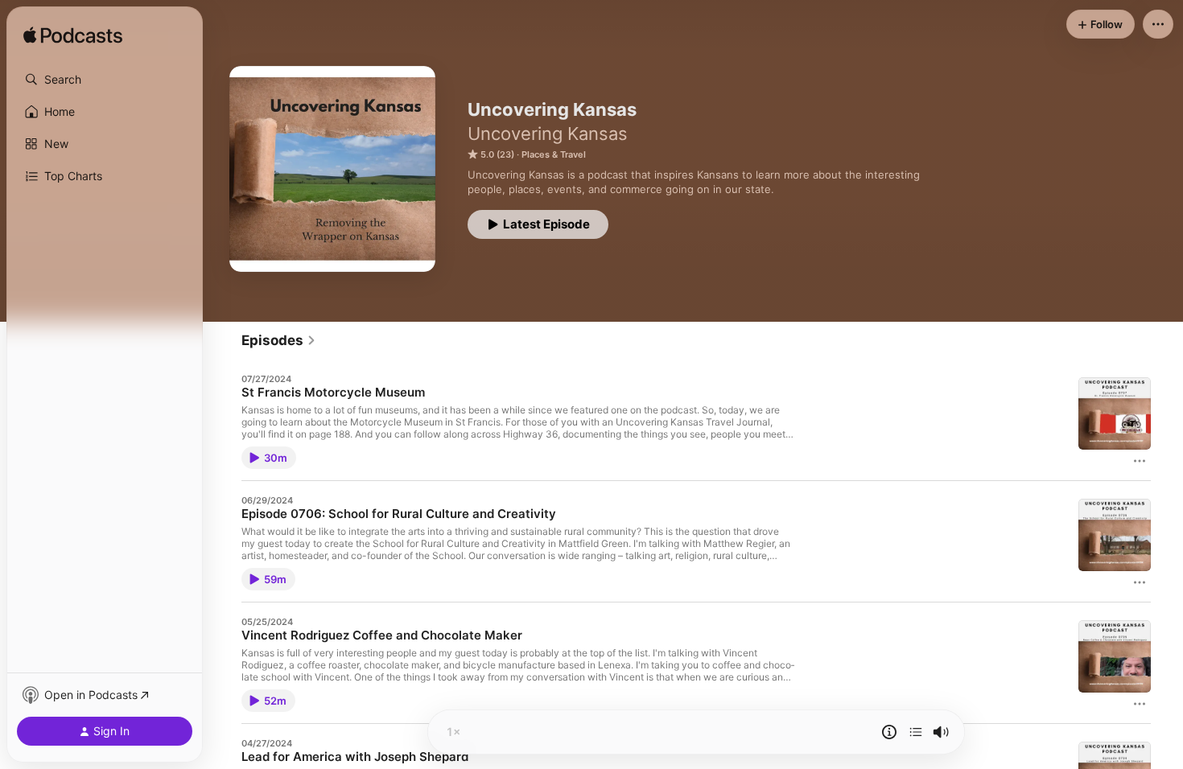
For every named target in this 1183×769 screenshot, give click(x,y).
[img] (72, 36)
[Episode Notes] (889, 732)
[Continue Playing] (915, 732)
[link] (278, 340)
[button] (105, 79)
